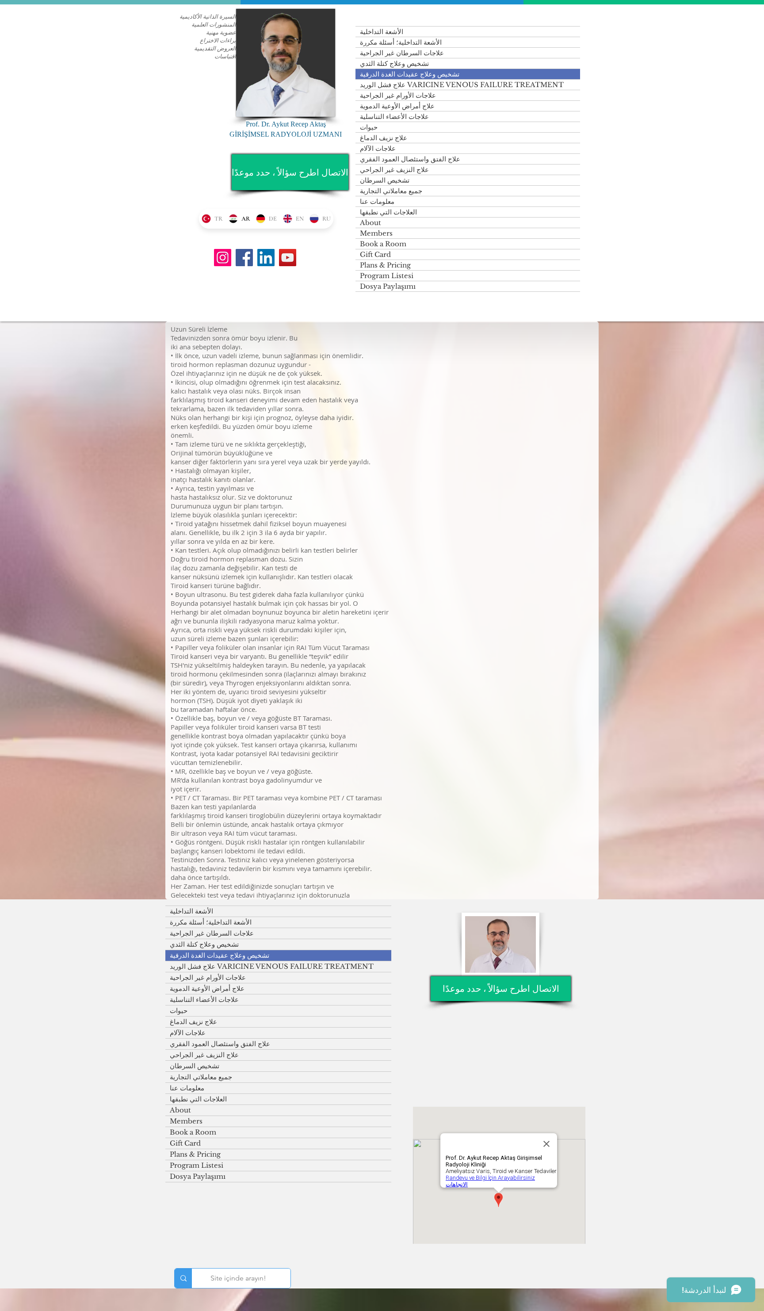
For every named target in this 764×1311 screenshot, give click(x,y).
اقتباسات (225, 56)
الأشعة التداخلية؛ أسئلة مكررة (401, 42)
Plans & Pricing (385, 265)
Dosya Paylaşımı (388, 286)
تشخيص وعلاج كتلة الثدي (394, 63)
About (370, 222)
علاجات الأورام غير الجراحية (398, 95)
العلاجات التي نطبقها (388, 212)
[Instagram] (222, 257)
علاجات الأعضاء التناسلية (394, 116)
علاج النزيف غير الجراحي (394, 169)
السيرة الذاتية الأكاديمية (208, 16)
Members (376, 233)
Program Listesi (386, 275)
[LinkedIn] (266, 257)
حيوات (369, 127)
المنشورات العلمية (213, 24)
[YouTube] (287, 257)
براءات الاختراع (218, 40)
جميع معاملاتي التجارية (391, 191)
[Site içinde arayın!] (183, 1278)
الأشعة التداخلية (381, 31)
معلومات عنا (377, 201)
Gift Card (375, 254)
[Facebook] (244, 257)
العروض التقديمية (215, 48)
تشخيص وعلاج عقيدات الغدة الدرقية (409, 74)
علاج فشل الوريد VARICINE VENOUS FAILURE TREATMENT (462, 84)
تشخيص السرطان (384, 180)
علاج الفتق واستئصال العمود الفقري (410, 159)
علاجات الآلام (378, 148)
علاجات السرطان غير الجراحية (402, 53)
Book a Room (383, 244)
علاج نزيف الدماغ (383, 138)
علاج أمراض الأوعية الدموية (397, 106)
